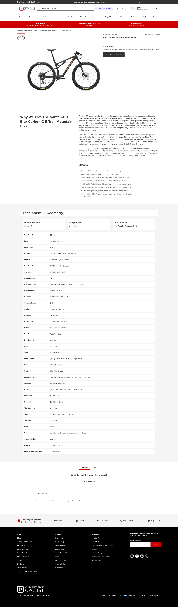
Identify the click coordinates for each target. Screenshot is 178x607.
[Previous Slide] (38, 2)
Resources (58, 534)
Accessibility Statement (100, 556)
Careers (95, 549)
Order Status (59, 549)
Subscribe (155, 545)
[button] (104, 8)
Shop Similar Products (114, 55)
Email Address (135, 540)
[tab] (32, 213)
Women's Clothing (23, 553)
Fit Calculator (21, 568)
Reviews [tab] (85, 467)
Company (95, 534)
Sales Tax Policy (60, 560)
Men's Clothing (22, 549)
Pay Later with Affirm (24, 545)
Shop (19, 534)
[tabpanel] (89, 336)
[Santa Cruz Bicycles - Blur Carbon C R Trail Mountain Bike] (21, 37)
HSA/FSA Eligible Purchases (27, 571)
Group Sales (96, 560)
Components (21, 560)
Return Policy (59, 542)
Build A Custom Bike (24, 542)
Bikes (19, 30)
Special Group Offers (62, 553)
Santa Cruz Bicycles (110, 34)
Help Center (59, 538)
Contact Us (96, 538)
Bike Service (59, 568)
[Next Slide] (139, 2)
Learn (57, 556)
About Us (95, 542)
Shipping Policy (60, 564)
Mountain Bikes (27, 30)
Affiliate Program (98, 553)
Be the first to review (152, 34)
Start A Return (60, 545)
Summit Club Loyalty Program (103, 545)
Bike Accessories (23, 556)
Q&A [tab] (94, 467)
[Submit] (39, 8)
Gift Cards (20, 564)
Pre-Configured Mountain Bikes (46, 30)
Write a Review (89, 481)
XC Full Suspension (66, 30)
